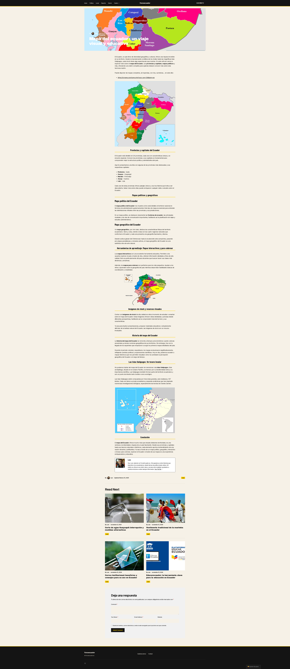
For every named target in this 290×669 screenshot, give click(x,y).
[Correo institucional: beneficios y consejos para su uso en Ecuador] (124, 555)
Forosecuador (145, 3)
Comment (114, 604)
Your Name (114, 617)
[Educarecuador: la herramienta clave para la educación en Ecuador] (165, 555)
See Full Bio (158, 469)
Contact (150, 654)
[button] (187, 3)
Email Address (138, 617)
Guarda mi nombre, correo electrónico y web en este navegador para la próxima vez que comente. (139, 625)
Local (183, 477)
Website (160, 617)
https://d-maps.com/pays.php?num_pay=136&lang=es (136, 77)
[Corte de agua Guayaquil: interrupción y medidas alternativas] (124, 508)
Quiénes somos (141, 654)
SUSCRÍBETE (200, 3)
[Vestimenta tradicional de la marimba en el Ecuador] (165, 508)
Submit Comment (118, 630)
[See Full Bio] (162, 469)
